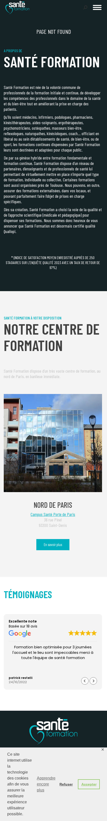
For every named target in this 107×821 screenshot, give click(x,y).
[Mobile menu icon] (97, 7)
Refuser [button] (66, 784)
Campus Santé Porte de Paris (53, 514)
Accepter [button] (89, 784)
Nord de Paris (53, 504)
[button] (29, 7)
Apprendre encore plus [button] (46, 784)
